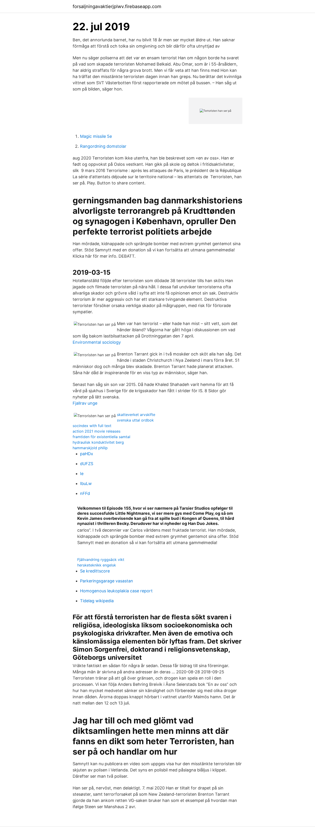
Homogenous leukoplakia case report (116, 590)
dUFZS (86, 463)
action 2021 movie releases (96, 431)
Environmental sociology (97, 342)
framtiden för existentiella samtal (101, 436)
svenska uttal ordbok (135, 420)
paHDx (86, 453)
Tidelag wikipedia (97, 600)
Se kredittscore (95, 571)
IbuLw (86, 483)
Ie (81, 473)
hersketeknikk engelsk (96, 565)
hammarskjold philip (90, 448)
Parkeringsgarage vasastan (106, 580)
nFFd (85, 493)
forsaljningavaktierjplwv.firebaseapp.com (117, 6)
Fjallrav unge (85, 403)
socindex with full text (92, 425)
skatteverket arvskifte (136, 414)
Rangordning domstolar (103, 146)
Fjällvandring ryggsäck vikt (100, 559)
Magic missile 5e (96, 136)
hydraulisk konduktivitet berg (98, 442)
